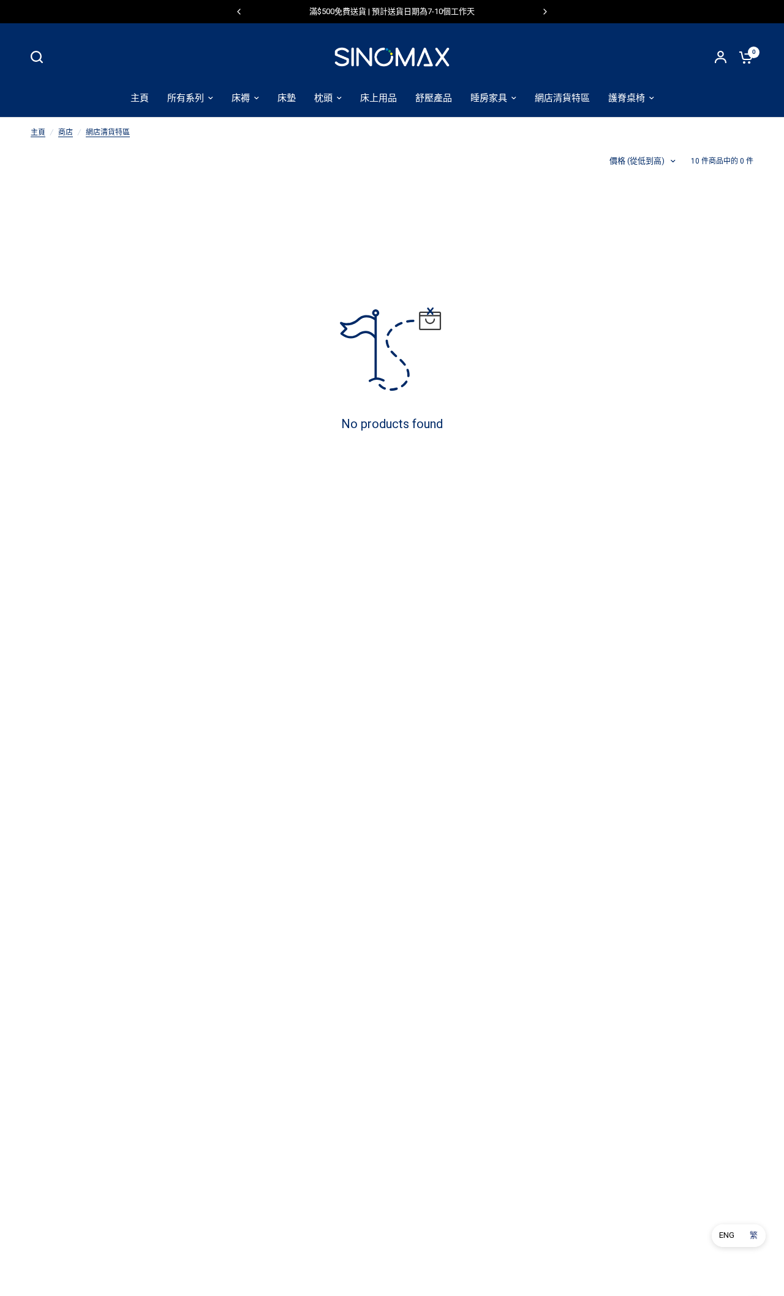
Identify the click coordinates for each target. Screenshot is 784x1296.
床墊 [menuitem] (286, 98)
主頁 (38, 132)
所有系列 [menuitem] (185, 98)
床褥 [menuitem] (241, 98)
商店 (65, 132)
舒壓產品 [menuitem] (433, 98)
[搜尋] (40, 57)
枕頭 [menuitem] (323, 98)
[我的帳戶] (721, 57)
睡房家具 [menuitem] (488, 98)
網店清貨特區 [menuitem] (562, 98)
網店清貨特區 (108, 132)
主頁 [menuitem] (139, 98)
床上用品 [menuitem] (378, 98)
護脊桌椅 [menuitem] (626, 98)
